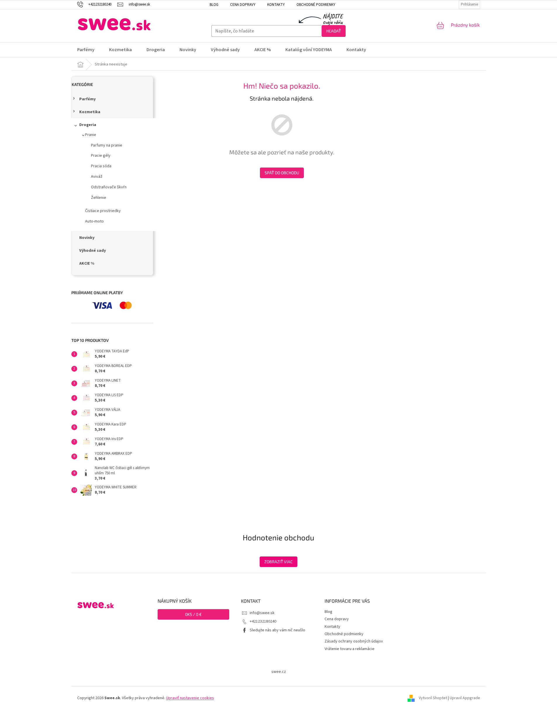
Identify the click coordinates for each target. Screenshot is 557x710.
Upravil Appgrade (465, 698)
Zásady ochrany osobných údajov (354, 641)
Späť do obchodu (282, 172)
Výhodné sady (92, 251)
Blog (214, 4)
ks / (193, 614)
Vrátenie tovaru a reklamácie (350, 649)
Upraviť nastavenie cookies (190, 698)
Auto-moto (94, 221)
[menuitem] (89, 49)
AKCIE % (86, 263)
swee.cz (278, 672)
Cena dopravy (243, 4)
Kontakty (276, 4)
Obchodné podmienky (315, 4)
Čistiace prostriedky (103, 211)
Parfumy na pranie (106, 145)
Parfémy (87, 99)
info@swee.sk (262, 613)
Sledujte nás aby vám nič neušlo (277, 630)
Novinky (86, 238)
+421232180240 (263, 621)
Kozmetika (89, 112)
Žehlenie (98, 198)
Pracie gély (101, 155)
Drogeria (87, 125)
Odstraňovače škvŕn (109, 187)
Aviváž (96, 177)
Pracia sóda (101, 166)
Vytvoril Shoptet (433, 698)
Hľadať (333, 30)
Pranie (90, 135)
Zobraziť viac (278, 561)
